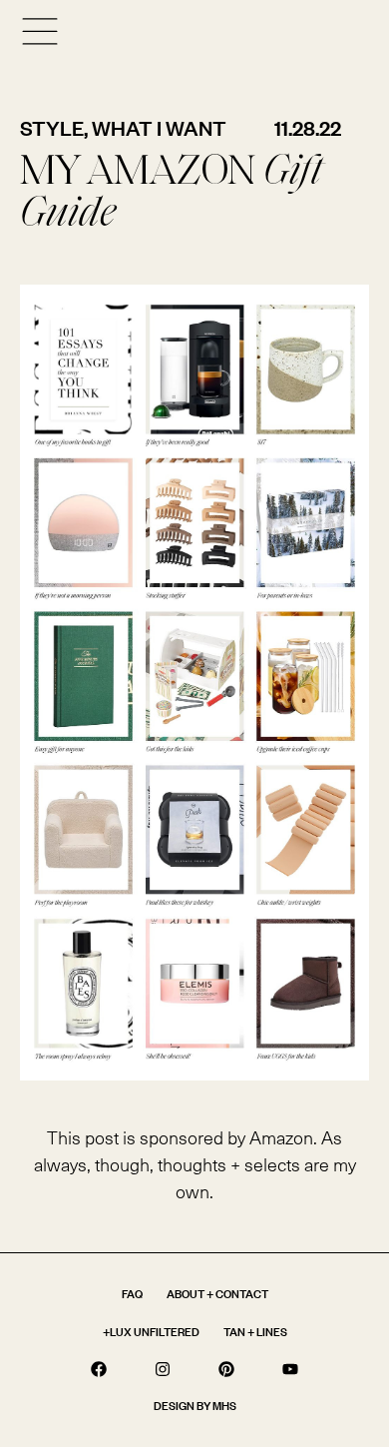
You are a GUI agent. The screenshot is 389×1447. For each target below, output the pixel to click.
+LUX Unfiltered (151, 1331)
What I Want (159, 128)
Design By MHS (195, 1405)
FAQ (132, 1293)
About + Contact (217, 1293)
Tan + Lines (255, 1331)
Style (52, 128)
